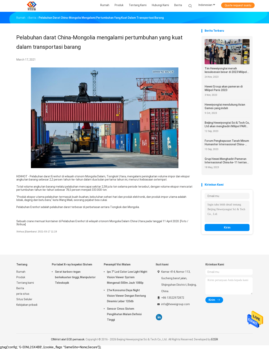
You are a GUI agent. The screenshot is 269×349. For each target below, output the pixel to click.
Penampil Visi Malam (117, 264)
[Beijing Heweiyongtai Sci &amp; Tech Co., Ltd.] (31, 6)
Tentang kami (25, 282)
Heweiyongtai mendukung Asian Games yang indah (225, 106)
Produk (20, 277)
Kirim (227, 227)
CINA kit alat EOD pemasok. (68, 339)
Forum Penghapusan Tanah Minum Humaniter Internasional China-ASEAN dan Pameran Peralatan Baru (227, 142)
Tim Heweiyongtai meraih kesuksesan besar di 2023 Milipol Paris (226, 70)
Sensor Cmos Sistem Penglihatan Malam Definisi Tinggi (124, 314)
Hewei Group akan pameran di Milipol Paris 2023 (224, 88)
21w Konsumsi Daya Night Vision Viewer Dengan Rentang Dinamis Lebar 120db (126, 296)
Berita (20, 288)
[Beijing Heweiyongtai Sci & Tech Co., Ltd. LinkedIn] (159, 317)
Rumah (20, 271)
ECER (214, 339)
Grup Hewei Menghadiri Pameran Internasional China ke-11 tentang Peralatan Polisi (226, 160)
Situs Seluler (24, 299)
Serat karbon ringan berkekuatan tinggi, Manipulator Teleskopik (75, 277)
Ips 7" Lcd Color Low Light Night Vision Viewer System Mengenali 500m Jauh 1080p (127, 277)
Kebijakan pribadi (26, 304)
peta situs (22, 293)
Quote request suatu (238, 5)
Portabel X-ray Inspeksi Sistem (72, 264)
